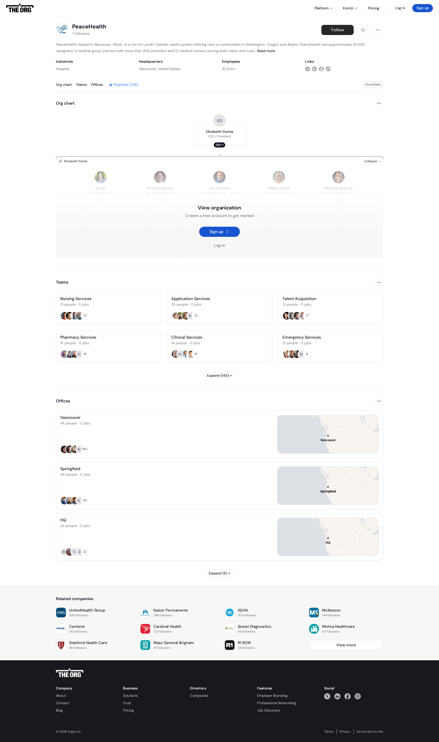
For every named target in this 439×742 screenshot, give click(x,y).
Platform (322, 8)
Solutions (130, 695)
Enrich (348, 8)
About (61, 695)
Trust (127, 703)
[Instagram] (358, 696)
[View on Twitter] (307, 68)
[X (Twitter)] (327, 696)
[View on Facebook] (321, 68)
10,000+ (229, 69)
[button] (219, 133)
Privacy (345, 732)
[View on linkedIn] (314, 68)
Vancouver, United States (159, 69)
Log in (400, 8)
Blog (59, 710)
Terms (328, 732)
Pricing (128, 710)
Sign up (422, 8)
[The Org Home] (20, 8)
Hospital (62, 69)
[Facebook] (347, 696)
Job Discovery (268, 710)
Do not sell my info (370, 732)
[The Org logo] (69, 673)
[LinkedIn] (337, 696)
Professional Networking (276, 703)
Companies (199, 695)
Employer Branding (272, 695)
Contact (62, 703)
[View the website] (328, 68)
